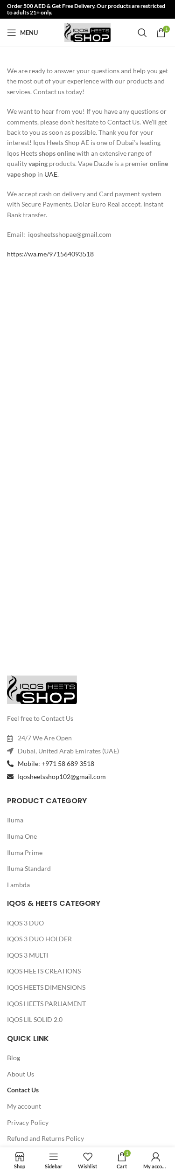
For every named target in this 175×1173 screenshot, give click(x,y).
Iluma (15, 820)
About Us (20, 1074)
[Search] (142, 32)
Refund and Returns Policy (45, 1138)
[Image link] (42, 689)
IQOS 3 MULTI (27, 955)
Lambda (18, 885)
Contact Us (23, 1090)
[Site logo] (87, 32)
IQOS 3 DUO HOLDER (39, 939)
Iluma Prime (24, 852)
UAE (50, 174)
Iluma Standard (29, 868)
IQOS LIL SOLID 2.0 (35, 1019)
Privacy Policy (28, 1122)
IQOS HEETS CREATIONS (44, 971)
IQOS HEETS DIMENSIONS (46, 987)
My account (24, 1106)
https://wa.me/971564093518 (50, 254)
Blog (13, 1058)
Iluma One (22, 836)
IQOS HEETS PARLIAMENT (46, 1003)
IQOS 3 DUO (25, 923)
